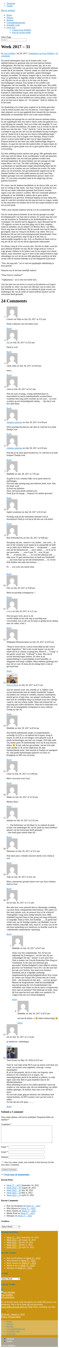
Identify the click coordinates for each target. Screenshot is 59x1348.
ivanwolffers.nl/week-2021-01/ (14, 1307)
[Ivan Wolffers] (8, 1292)
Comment (6, 1124)
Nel (8, 342)
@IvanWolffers (7, 1297)
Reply (9, 328)
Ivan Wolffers (7, 1295)
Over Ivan (11, 27)
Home (9, 15)
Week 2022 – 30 (14, 1190)
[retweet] (5, 1312)
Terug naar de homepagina (16, 1174)
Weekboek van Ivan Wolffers (41, 53)
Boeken (10, 20)
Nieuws (10, 17)
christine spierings (14, 422)
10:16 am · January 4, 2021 (13, 1314)
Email (4, 1152)
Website (4, 1157)
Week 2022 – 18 (14, 1193)
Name (4, 1147)
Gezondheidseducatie (16, 22)
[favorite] (8, 1312)
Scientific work (13, 25)
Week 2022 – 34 (14, 1188)
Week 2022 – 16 (14, 1195)
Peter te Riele (12, 685)
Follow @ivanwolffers (11, 1317)
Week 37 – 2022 (14, 1185)
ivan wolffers (9, 53)
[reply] (2, 1312)
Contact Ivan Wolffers (21, 30)
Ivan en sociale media (21, 32)
